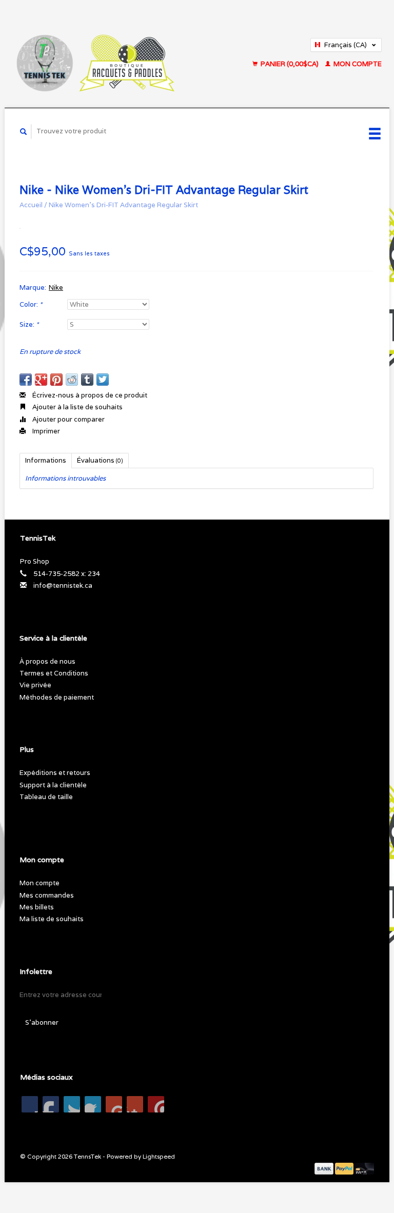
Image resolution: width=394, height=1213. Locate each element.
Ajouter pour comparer (68, 419)
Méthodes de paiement (56, 697)
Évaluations (100, 460)
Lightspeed (159, 1156)
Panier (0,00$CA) (289, 63)
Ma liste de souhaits (51, 918)
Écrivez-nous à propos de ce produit (89, 395)
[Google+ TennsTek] (72, 1104)
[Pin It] (56, 379)
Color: (30, 304)
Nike (56, 287)
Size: (28, 324)
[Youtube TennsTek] (114, 1104)
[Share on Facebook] (25, 379)
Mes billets (36, 907)
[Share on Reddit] (72, 379)
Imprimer (45, 431)
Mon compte (357, 63)
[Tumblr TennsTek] (135, 1104)
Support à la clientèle (53, 785)
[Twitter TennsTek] (51, 1104)
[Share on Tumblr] (87, 379)
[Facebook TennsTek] (30, 1104)
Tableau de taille (46, 796)
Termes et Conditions (53, 673)
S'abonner (41, 1022)
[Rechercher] (23, 131)
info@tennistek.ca (62, 585)
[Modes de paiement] (324, 1168)
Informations (45, 460)
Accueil (31, 205)
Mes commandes (46, 895)
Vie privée (35, 685)
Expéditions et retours (54, 772)
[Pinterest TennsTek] (93, 1104)
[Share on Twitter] (102, 379)
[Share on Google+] (41, 379)
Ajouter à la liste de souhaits (77, 407)
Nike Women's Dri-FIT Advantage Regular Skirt (123, 205)
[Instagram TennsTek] (156, 1104)
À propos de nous (47, 661)
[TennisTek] (115, 53)
